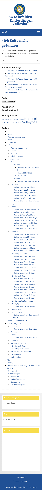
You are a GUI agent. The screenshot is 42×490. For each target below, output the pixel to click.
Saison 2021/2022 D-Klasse (24, 265)
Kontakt (14, 153)
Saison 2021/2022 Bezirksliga (25, 223)
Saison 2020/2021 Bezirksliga (25, 220)
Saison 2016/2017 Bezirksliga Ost (27, 209)
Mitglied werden (17, 156)
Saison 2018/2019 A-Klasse (24, 193)
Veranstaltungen (14, 374)
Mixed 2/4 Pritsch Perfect (17, 321)
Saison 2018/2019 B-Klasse (28, 181)
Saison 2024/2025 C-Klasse (25, 273)
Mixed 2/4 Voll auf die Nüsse (22, 301)
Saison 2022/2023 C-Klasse (25, 268)
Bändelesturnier (14, 119)
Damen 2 (17, 165)
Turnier (20, 122)
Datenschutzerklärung (16, 137)
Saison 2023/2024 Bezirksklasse (26, 201)
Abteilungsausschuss (19, 148)
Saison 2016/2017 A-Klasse (24, 187)
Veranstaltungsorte (18, 385)
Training (10, 363)
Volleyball (29, 122)
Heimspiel (31, 119)
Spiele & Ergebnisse (15, 324)
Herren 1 (14, 207)
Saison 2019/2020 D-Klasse (25, 259)
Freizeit (13, 204)
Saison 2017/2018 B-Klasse (24, 237)
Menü (4, 32)
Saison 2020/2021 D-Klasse (25, 262)
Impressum (12, 142)
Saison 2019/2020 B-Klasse (25, 243)
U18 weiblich (16, 310)
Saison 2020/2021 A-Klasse (24, 198)
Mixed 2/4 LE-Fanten (19, 254)
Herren (13, 335)
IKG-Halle (14, 122)
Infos (9, 145)
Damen (14, 326)
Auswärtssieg (5, 119)
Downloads (12, 140)
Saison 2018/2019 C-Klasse (24, 284)
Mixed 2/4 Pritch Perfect (20, 349)
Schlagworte (16, 382)
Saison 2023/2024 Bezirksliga (25, 229)
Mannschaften (13, 159)
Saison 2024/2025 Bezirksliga (25, 329)
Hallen (13, 151)
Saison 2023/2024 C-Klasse (25, 270)
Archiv (13, 162)
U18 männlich (16, 354)
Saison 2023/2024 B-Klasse (25, 295)
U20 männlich (16, 312)
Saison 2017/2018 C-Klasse (24, 282)
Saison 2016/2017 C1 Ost (23, 279)
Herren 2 (6, 122)
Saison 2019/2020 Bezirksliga (25, 218)
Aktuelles (11, 132)
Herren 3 (17, 179)
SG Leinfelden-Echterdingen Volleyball (21, 20)
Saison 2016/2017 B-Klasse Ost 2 (27, 234)
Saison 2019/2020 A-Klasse (25, 195)
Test (9, 360)
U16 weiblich (12, 371)
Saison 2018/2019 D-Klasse (24, 257)
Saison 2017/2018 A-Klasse (24, 190)
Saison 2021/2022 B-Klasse (24, 248)
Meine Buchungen (18, 379)
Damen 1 (21, 119)
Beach (10, 134)
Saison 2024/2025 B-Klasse (25, 298)
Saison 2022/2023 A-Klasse (25, 226)
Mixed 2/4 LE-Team (18, 276)
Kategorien (15, 377)
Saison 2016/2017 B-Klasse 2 (25, 307)
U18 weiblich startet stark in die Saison (22, 71)
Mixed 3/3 (15, 304)
